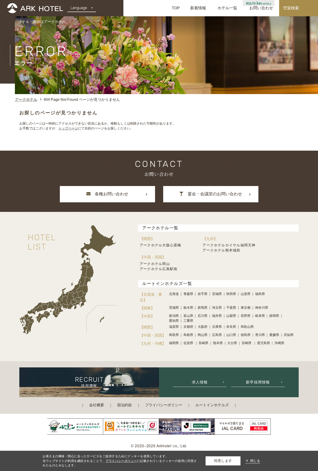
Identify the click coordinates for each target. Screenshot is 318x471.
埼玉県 (217, 307)
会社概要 (96, 405)
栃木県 (188, 307)
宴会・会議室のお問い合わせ (215, 194)
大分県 (232, 343)
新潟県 (174, 316)
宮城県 (217, 294)
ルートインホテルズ (212, 405)
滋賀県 (174, 327)
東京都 (245, 307)
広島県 (217, 335)
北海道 (174, 294)
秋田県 (231, 294)
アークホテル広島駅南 (158, 269)
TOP (176, 8)
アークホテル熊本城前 (221, 250)
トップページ (68, 128)
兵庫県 (217, 327)
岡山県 (202, 335)
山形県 (245, 294)
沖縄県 (279, 343)
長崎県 (203, 343)
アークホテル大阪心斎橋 (160, 245)
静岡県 (274, 316)
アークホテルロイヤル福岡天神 (229, 245)
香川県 (260, 335)
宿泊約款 (124, 405)
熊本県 (218, 343)
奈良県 (231, 327)
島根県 (188, 335)
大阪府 (202, 327)
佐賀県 (188, 343)
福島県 (260, 294)
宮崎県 (247, 343)
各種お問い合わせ (111, 194)
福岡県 (174, 343)
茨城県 (174, 307)
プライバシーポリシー (163, 405)
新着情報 (198, 8)
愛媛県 (274, 335)
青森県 (188, 294)
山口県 (231, 335)
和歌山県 (247, 327)
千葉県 (231, 307)
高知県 (289, 335)
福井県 (217, 316)
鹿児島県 (263, 343)
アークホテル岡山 (155, 264)
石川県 (202, 316)
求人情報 (200, 382)
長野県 (245, 316)
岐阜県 (260, 316)
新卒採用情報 (258, 382)
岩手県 (202, 294)
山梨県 (231, 316)
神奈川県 (261, 307)
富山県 (188, 316)
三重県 (188, 320)
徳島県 (245, 335)
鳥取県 (174, 335)
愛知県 (174, 320)
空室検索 (291, 8)
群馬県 (202, 307)
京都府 (188, 327)
